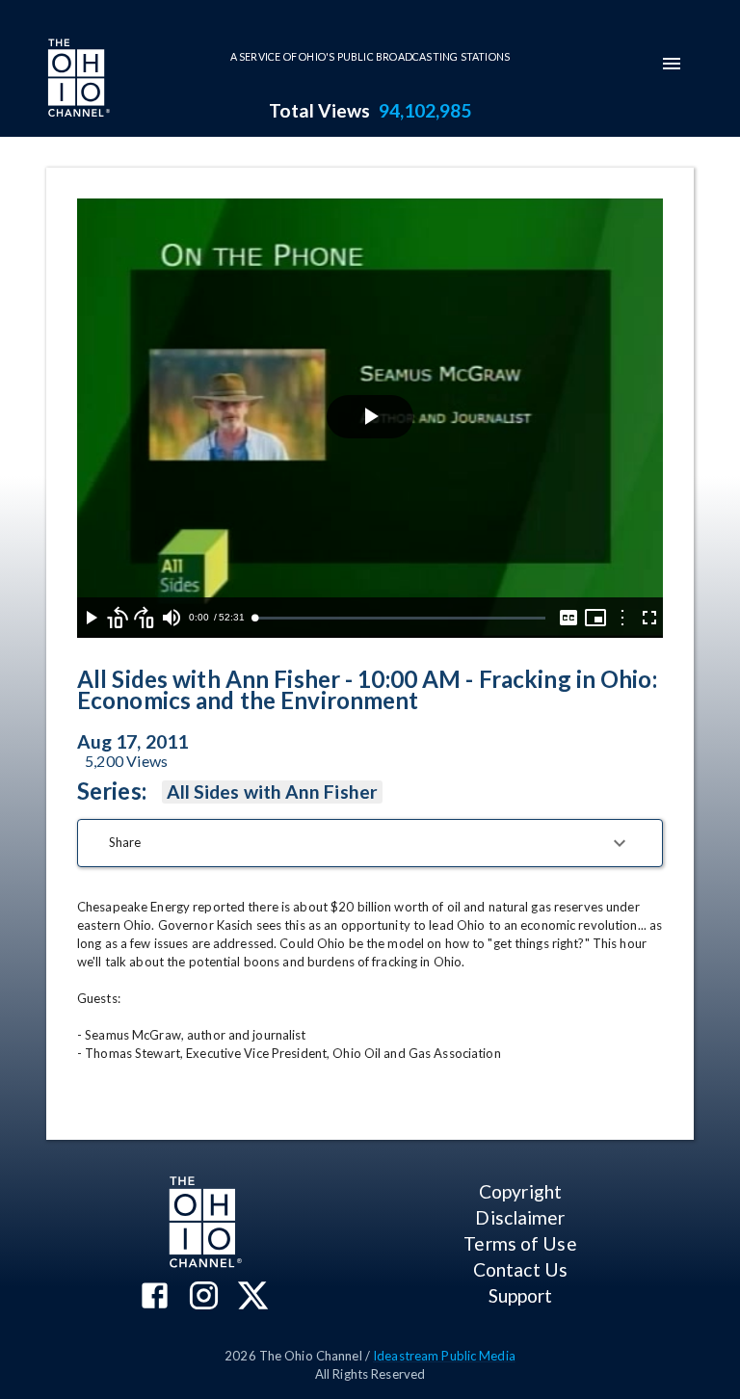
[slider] (399, 618)
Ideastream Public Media (444, 1355)
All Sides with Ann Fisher (272, 791)
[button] (370, 843)
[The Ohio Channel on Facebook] (155, 1297)
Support (521, 1295)
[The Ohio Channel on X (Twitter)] (253, 1297)
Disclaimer (520, 1217)
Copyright (520, 1191)
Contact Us (520, 1269)
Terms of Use (519, 1243)
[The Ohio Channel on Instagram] (204, 1297)
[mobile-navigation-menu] (671, 63)
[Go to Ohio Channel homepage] (77, 80)
